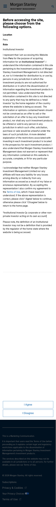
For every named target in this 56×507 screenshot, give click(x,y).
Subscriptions (9, 482)
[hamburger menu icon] (5, 6)
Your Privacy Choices (13, 493)
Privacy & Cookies (12, 487)
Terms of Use (13, 192)
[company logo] (23, 6)
